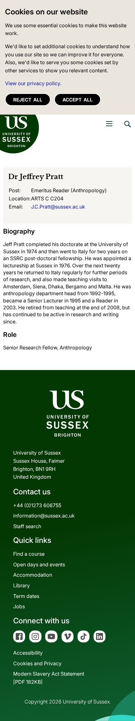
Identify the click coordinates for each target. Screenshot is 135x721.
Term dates (26, 596)
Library (21, 585)
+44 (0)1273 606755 (37, 505)
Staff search (27, 526)
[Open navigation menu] (109, 123)
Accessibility (28, 653)
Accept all (77, 100)
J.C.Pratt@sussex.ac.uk (58, 206)
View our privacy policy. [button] (33, 83)
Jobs (19, 606)
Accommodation (32, 575)
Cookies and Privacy (37, 663)
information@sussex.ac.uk (44, 515)
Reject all (27, 100)
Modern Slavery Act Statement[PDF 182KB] (48, 678)
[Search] (127, 129)
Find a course (29, 554)
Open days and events (39, 564)
